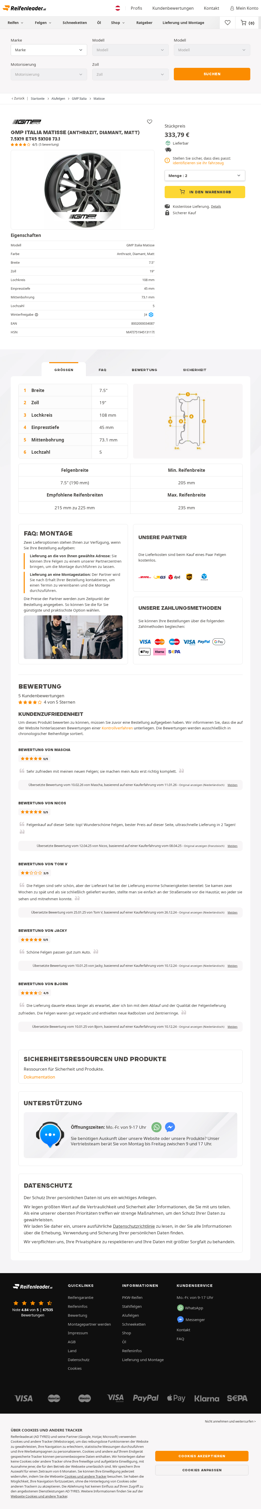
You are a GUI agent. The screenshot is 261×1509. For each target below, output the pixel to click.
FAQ (102, 370)
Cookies (75, 1368)
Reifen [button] (14, 22)
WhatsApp (194, 1307)
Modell (98, 40)
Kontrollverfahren (117, 727)
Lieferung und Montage (183, 22)
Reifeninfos (77, 1306)
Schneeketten (75, 22)
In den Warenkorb (209, 192)
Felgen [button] (41, 22)
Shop (116, 22)
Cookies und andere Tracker (85, 1476)
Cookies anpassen (202, 1470)
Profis (136, 8)
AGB (72, 1341)
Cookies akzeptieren (201, 1456)
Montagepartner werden (89, 1324)
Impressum (78, 1332)
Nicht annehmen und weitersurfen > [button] (230, 1421)
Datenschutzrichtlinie (134, 1226)
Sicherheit (195, 370)
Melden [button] (233, 785)
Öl (99, 22)
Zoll (95, 64)
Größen (63, 370)
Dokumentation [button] (39, 1077)
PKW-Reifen (132, 1297)
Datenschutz (78, 1359)
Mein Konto (247, 8)
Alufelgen (130, 1315)
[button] (201, 785)
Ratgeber (144, 22)
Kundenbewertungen (173, 8)
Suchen (212, 74)
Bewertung (144, 370)
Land (72, 1350)
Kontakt (211, 8)
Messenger (195, 1319)
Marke (16, 40)
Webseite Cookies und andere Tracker (39, 1496)
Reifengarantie (80, 1297)
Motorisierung (23, 64)
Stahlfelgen (132, 1306)
